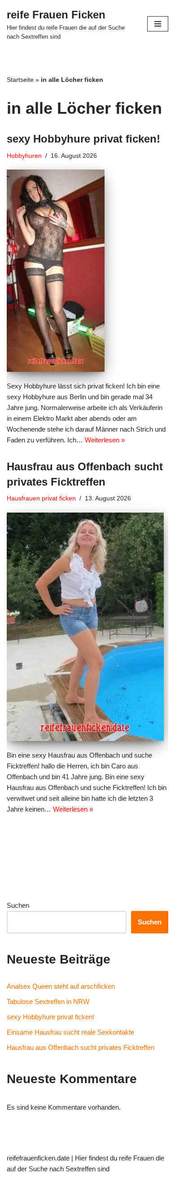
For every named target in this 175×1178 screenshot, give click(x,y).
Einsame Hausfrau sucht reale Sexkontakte (70, 1032)
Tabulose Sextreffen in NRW (48, 1001)
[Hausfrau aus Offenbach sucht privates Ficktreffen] (87, 627)
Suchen (18, 905)
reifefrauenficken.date (38, 1158)
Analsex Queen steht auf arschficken (61, 986)
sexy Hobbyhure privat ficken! (83, 139)
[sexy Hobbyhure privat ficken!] (87, 271)
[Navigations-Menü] (157, 23)
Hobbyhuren (24, 155)
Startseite (20, 79)
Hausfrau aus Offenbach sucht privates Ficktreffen (80, 1047)
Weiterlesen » (105, 440)
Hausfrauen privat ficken (41, 498)
